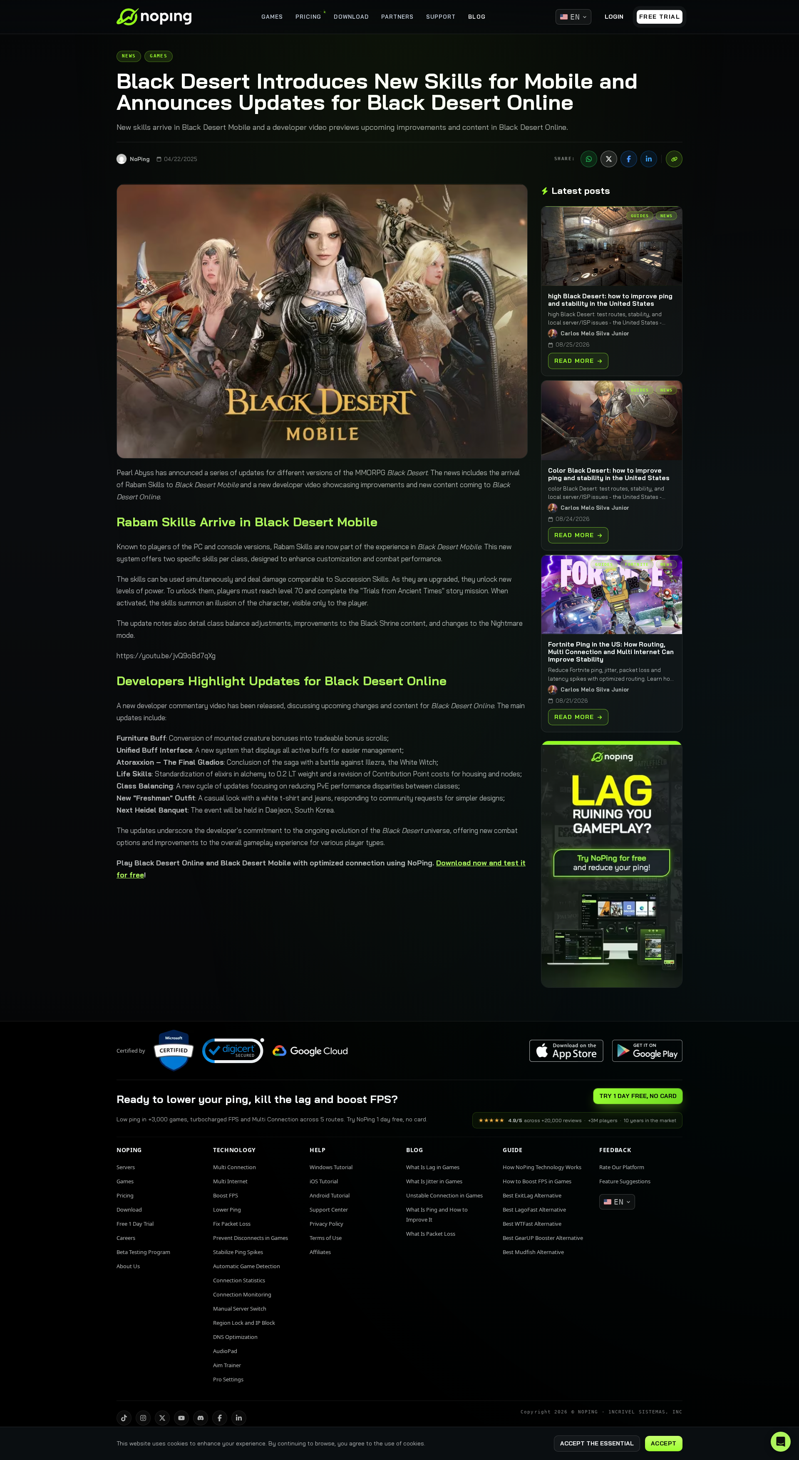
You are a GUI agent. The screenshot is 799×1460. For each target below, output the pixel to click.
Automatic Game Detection (246, 1266)
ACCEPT (664, 1443)
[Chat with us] (781, 1442)
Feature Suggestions (624, 1181)
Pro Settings (228, 1379)
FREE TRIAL (659, 16)
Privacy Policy (326, 1223)
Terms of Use (326, 1238)
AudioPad (225, 1351)
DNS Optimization (235, 1337)
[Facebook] (628, 159)
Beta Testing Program (143, 1252)
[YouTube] (181, 1417)
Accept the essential (597, 1443)
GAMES (272, 16)
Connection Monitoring (242, 1294)
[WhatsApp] (589, 159)
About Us (128, 1266)
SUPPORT (441, 16)
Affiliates (320, 1252)
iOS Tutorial (324, 1181)
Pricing (125, 1195)
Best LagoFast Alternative (534, 1209)
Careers (126, 1238)
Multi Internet (230, 1181)
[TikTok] (124, 1417)
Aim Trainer (227, 1365)
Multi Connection (234, 1167)
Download (129, 1209)
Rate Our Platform (621, 1167)
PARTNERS (397, 16)
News (129, 56)
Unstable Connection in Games (444, 1195)
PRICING (308, 16)
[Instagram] (143, 1417)
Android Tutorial (330, 1195)
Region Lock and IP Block (244, 1322)
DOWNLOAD (351, 16)
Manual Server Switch (239, 1308)
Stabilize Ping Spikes (238, 1252)
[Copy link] (674, 159)
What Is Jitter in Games (434, 1181)
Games (158, 56)
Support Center (329, 1209)
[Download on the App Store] (566, 1050)
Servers (126, 1167)
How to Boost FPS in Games (537, 1181)
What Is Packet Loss (430, 1233)
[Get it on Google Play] (647, 1050)
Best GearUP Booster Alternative (543, 1238)
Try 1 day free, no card (638, 1096)
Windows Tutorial (331, 1167)
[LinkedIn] (648, 159)
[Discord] (200, 1417)
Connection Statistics (239, 1280)
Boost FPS (225, 1195)
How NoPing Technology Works (542, 1167)
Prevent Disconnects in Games (250, 1238)
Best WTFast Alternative (532, 1223)
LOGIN (614, 16)
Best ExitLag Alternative (532, 1195)
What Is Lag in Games (432, 1167)
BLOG (476, 16)
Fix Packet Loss (232, 1223)
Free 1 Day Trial (135, 1223)
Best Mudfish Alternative (533, 1252)
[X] (608, 159)
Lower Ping (227, 1209)
